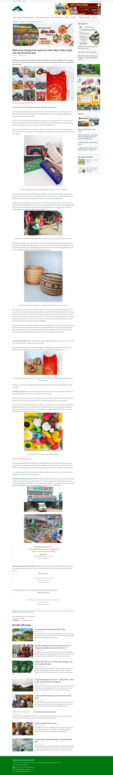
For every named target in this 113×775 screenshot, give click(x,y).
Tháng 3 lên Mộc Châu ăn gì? (46, 723)
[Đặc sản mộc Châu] (78, 9)
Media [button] (67, 17)
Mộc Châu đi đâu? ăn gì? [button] (25, 17)
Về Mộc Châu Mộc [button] (84, 17)
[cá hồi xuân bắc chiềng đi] (43, 35)
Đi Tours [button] (74, 17)
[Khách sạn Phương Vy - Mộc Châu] (88, 122)
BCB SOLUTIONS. (26, 771)
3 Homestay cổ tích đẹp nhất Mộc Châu (50, 629)
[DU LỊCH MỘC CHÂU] (17, 9)
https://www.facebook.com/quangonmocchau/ (43, 556)
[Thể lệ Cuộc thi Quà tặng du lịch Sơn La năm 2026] (88, 35)
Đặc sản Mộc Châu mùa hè (45, 712)
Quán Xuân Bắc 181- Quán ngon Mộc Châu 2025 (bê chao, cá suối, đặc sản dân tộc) (87, 137)
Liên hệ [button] (95, 17)
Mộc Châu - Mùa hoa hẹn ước (87, 52)
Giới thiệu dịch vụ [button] (57, 17)
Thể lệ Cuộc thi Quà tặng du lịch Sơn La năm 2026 (88, 47)
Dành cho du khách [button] (42, 17)
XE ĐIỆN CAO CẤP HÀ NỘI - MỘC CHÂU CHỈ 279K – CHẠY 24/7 (87, 149)
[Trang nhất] (14, 17)
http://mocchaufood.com (43, 558)
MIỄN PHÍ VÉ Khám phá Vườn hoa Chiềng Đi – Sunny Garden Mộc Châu (88, 57)
